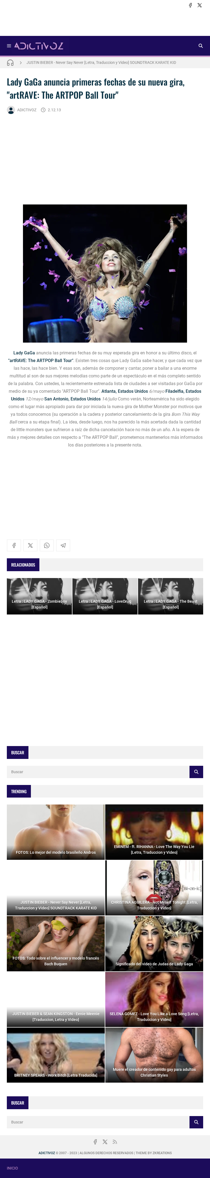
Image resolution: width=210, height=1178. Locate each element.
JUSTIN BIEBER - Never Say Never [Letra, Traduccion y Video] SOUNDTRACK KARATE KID (101, 62)
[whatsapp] (47, 545)
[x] (199, 5)
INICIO (12, 1168)
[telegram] (63, 545)
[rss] (115, 1142)
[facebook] (190, 5)
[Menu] (9, 45)
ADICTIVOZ (26, 110)
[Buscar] (200, 45)
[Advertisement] (105, 22)
